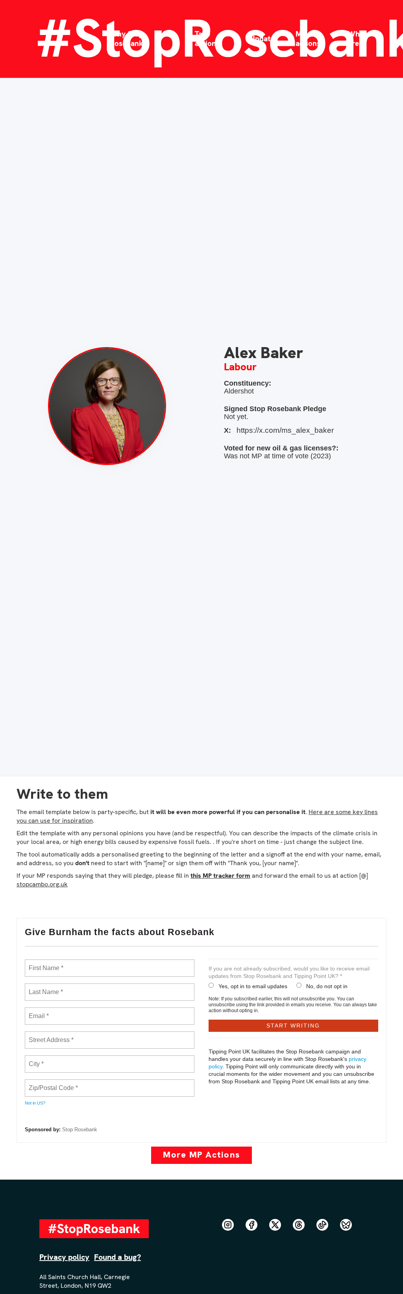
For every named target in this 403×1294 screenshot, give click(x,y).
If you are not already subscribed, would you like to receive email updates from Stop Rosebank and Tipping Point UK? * (289, 972)
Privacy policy (64, 1257)
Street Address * (52, 1035)
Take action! (206, 38)
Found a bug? (117, 1257)
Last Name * (44, 987)
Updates (264, 39)
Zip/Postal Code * (52, 1083)
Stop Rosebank (79, 1129)
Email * (38, 1011)
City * (36, 1059)
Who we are (361, 38)
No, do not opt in (327, 986)
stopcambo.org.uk (42, 884)
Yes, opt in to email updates (252, 986)
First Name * (45, 963)
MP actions (308, 38)
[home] (50, 39)
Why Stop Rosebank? (128, 38)
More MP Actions (201, 1154)
